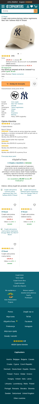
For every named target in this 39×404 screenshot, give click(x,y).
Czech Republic (26, 364)
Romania (15, 389)
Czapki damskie (19, 283)
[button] (18, 53)
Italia (24, 379)
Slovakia (23, 389)
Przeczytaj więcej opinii (9, 156)
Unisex (13, 109)
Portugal (8, 389)
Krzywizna (14, 113)
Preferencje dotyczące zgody (10, 328)
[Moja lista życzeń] (31, 6)
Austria (9, 359)
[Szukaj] (36, 11)
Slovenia (31, 389)
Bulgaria (24, 359)
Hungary (11, 379)
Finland (9, 374)
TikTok (28, 317)
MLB (12, 111)
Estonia (32, 369)
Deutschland (16, 369)
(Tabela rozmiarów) (18, 74)
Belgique (16, 359)
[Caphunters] (11, 6)
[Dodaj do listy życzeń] (35, 84)
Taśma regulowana (17, 107)
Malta (26, 384)
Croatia (9, 364)
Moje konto (10, 317)
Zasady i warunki (10, 336)
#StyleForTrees (10, 321)
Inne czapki (14, 102)
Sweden (8, 393)
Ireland (17, 379)
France (16, 374)
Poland (31, 384)
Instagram (28, 326)
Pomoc (10, 312)
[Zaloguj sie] (28, 6)
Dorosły (13, 105)
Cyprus (16, 364)
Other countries (19, 398)
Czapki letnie (20, 275)
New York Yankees (17, 104)
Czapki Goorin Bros (19, 280)
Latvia (29, 379)
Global (22, 374)
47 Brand (4, 16)
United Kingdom (28, 393)
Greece (29, 374)
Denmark (7, 369)
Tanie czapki (19, 278)
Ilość (3, 76)
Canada (31, 359)
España (25, 369)
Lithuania (8, 384)
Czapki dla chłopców (19, 286)
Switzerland (16, 393)
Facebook (28, 321)
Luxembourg (17, 384)
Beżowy (13, 114)
